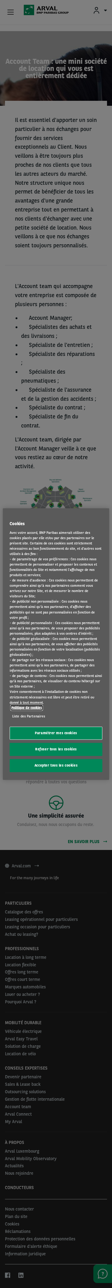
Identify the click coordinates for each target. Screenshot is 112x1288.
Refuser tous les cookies (56, 749)
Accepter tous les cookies (56, 765)
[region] (56, 644)
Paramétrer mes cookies (56, 733)
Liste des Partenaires (28, 716)
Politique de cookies (26, 707)
